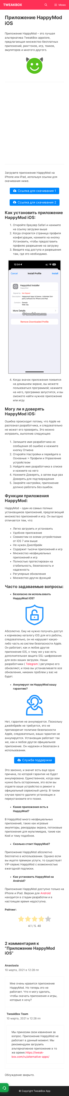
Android (45, 893)
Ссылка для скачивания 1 (37, 191)
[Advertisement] (34, 123)
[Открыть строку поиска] (46, 5)
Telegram (32, 664)
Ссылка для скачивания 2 (37, 202)
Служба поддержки (37, 760)
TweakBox (12, 5)
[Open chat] (4, 1087)
